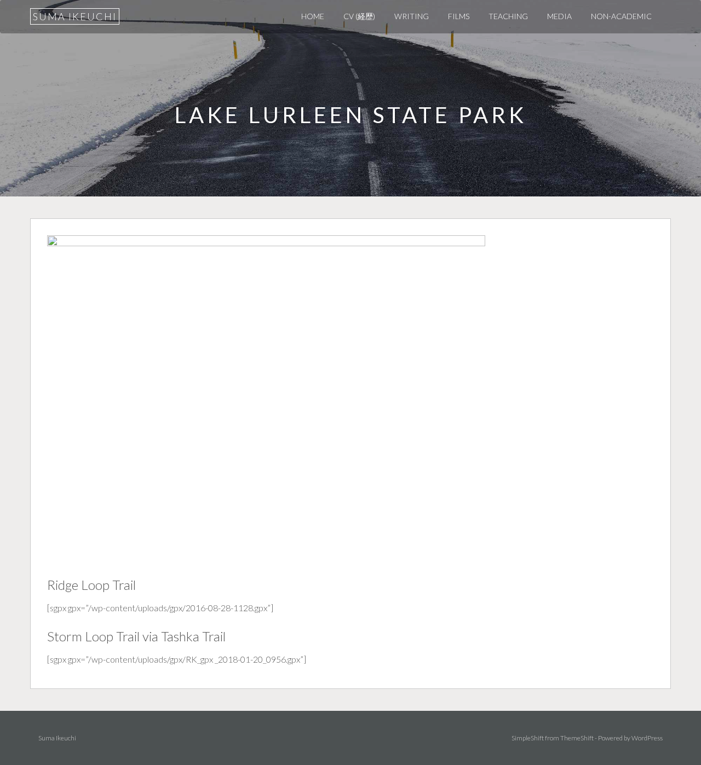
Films (458, 16)
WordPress (647, 738)
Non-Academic (621, 16)
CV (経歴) (359, 16)
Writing (411, 16)
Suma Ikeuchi (75, 16)
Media (559, 16)
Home (312, 16)
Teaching (508, 16)
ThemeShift (577, 738)
